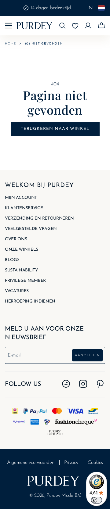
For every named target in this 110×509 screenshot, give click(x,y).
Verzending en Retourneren (39, 219)
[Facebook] (66, 384)
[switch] (96, 500)
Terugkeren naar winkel (55, 129)
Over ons (16, 239)
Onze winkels (21, 250)
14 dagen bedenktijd (51, 7)
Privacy (71, 462)
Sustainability (21, 270)
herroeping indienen (30, 301)
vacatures (17, 291)
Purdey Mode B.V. (63, 495)
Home (10, 43)
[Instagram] (83, 384)
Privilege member (25, 281)
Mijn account (21, 198)
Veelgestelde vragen (31, 229)
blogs (12, 260)
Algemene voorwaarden (30, 462)
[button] (62, 25)
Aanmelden (87, 355)
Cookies (95, 462)
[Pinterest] (100, 384)
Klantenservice (24, 208)
